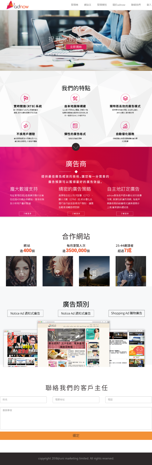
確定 (76, 436)
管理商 (74, 4)
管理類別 (102, 4)
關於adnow (119, 4)
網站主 (87, 4)
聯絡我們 (136, 4)
